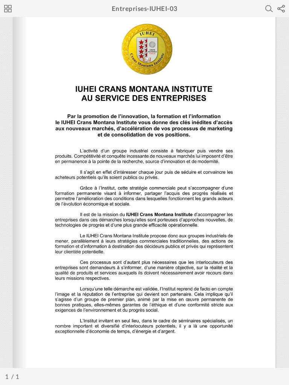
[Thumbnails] (8, 8)
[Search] (269, 8)
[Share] (281, 8)
